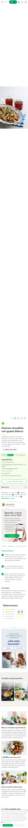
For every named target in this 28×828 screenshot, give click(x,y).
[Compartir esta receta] (21, 418)
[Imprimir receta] (18, 418)
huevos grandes (7, 471)
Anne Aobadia (12, 492)
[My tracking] (18, 2)
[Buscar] (5, 2)
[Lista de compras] (22, 2)
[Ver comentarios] (15, 418)
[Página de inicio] (14, 2)
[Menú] (2, 2)
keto (2, 444)
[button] (14, 822)
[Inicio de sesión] (25, 2)
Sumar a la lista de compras (15, 481)
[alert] (14, 819)
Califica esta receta (10, 449)
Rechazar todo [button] (20, 825)
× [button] (26, 811)
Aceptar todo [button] (7, 825)
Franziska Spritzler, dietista (12, 496)
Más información (21, 820)
